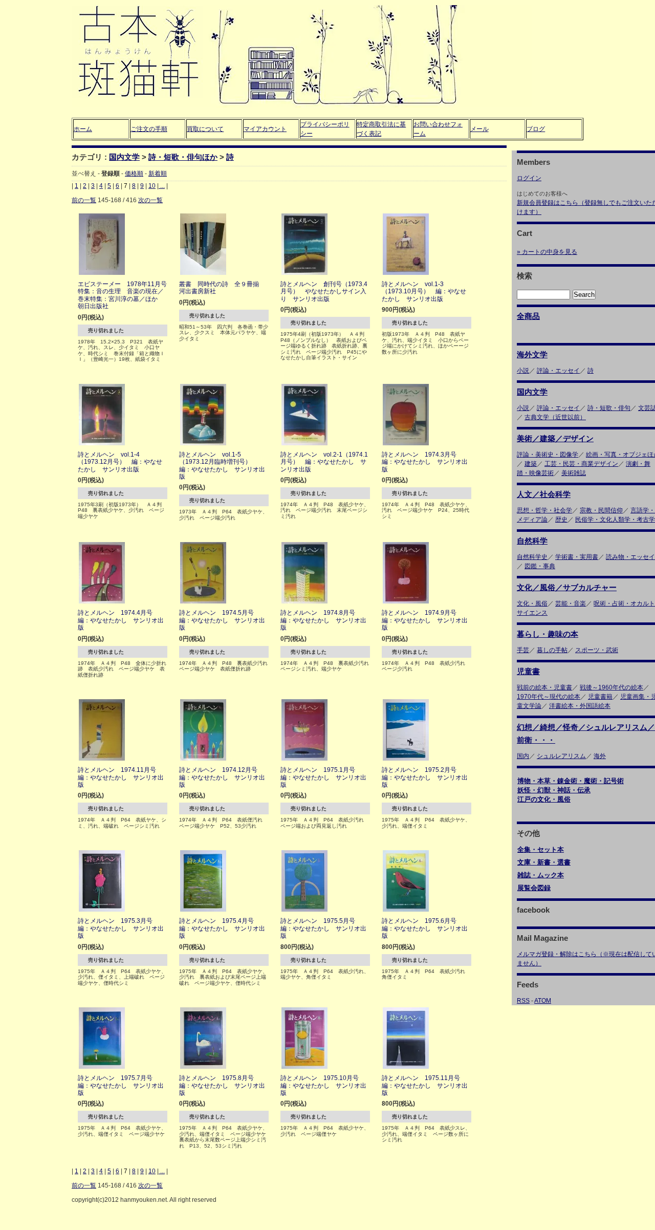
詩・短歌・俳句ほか (182, 157)
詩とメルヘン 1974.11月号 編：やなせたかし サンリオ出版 (121, 777)
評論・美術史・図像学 (547, 454)
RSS (523, 1000)
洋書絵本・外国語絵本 (579, 705)
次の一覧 (150, 200)
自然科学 (532, 540)
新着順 (157, 173)
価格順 (134, 173)
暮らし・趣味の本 (547, 634)
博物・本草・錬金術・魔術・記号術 (570, 781)
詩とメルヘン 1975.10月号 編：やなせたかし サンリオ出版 (323, 1085)
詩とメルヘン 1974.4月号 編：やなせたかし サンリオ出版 (121, 620)
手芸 (523, 650)
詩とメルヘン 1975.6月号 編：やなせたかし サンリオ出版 (425, 928)
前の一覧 (84, 200)
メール (479, 129)
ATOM (542, 1000)
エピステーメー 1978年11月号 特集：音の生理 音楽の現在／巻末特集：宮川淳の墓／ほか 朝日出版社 (125, 295)
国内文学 (124, 157)
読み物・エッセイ (630, 556)
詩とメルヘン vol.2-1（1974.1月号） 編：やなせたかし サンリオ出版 (324, 462)
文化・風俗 (532, 603)
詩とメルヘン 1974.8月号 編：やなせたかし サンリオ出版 (323, 620)
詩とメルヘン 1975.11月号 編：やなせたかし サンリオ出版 (425, 1085)
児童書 (528, 671)
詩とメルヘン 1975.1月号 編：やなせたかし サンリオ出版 (323, 777)
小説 (523, 370)
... (162, 185)
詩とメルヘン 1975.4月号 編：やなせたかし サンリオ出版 (222, 928)
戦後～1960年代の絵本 (611, 687)
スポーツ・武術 (596, 650)
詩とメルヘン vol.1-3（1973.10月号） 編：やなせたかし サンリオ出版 (424, 291)
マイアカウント (265, 129)
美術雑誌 (573, 473)
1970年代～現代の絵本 (548, 696)
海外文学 (532, 354)
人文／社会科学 (544, 494)
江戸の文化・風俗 (544, 799)
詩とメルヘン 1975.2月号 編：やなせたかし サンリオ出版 (425, 777)
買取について (205, 129)
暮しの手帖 (552, 650)
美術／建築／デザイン (555, 438)
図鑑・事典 (540, 566)
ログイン (529, 178)
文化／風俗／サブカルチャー (567, 587)
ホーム (83, 129)
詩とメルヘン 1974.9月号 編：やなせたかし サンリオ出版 (425, 620)
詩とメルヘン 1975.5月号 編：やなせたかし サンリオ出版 (323, 928)
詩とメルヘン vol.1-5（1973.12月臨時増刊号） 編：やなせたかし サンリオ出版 (222, 465)
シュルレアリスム (561, 756)
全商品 (528, 316)
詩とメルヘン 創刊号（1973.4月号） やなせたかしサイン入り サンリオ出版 (323, 291)
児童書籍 (600, 696)
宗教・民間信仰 (601, 510)
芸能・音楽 (570, 603)
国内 (523, 756)
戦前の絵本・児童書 (544, 687)
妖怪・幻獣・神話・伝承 (554, 790)
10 (152, 185)
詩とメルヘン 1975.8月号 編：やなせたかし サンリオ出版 (222, 1085)
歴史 (561, 519)
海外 (600, 756)
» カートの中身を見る (547, 251)
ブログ (536, 129)
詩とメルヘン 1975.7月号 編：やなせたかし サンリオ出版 (121, 1085)
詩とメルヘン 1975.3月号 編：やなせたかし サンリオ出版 (121, 928)
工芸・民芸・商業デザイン (581, 463)
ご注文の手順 (148, 129)
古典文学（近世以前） (555, 417)
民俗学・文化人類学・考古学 (615, 519)
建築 (531, 463)
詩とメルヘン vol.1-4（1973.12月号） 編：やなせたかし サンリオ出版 (120, 462)
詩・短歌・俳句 (608, 408)
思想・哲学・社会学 (544, 510)
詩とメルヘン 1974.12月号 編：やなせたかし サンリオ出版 (222, 777)
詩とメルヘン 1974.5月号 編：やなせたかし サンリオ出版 (222, 620)
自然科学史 (532, 556)
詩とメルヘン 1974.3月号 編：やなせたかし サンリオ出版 (425, 462)
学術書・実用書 (576, 556)
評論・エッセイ (558, 370)
